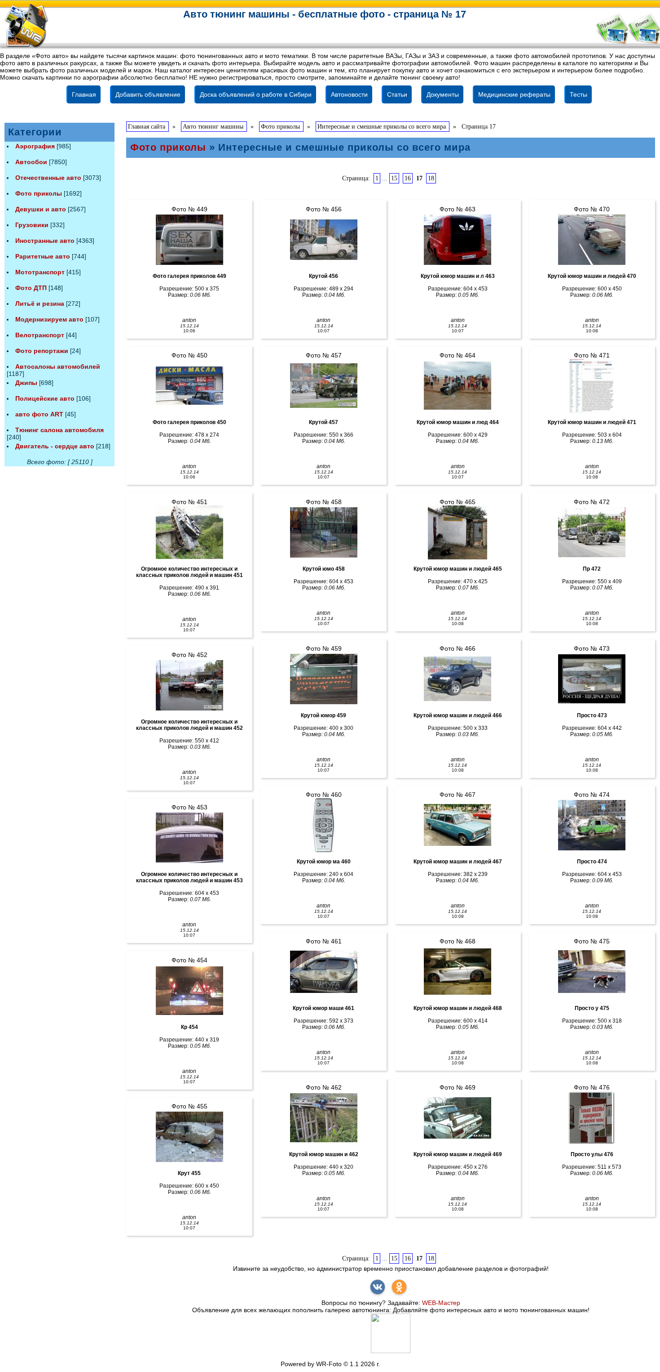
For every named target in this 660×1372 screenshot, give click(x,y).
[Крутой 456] (323, 240)
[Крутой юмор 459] (323, 679)
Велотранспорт (39, 335)
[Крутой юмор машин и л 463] (457, 240)
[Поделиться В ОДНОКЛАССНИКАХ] (399, 1287)
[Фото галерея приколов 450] (189, 386)
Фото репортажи (41, 350)
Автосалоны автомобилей (57, 366)
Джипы (26, 382)
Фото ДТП (31, 287)
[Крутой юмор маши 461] (323, 972)
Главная (84, 94)
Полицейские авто (45, 398)
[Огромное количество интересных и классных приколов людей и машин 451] (189, 532)
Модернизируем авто (49, 319)
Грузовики (31, 224)
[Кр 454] (189, 991)
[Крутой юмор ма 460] (323, 825)
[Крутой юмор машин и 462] (323, 1118)
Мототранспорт (40, 272)
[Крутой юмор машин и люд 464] (457, 386)
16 (408, 178)
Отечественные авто (48, 177)
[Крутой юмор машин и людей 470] (592, 240)
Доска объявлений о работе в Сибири (256, 94)
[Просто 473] (592, 679)
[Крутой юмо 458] (323, 532)
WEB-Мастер (441, 1302)
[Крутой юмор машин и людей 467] (457, 825)
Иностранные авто (45, 240)
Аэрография (35, 146)
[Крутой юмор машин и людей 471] (592, 386)
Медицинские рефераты (514, 94)
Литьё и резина (39, 303)
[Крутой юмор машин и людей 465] (457, 532)
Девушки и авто (40, 209)
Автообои (31, 161)
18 (431, 178)
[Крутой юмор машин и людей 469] (457, 1118)
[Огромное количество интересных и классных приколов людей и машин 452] (189, 685)
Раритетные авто (42, 256)
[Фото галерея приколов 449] (189, 240)
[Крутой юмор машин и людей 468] (457, 972)
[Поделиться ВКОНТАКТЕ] (377, 1287)
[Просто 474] (592, 825)
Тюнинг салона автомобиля (59, 429)
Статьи (397, 94)
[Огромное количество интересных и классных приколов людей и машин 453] (189, 838)
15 (394, 178)
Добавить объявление (147, 94)
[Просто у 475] (592, 972)
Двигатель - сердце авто (54, 446)
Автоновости (349, 94)
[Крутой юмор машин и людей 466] (457, 679)
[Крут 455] (189, 1137)
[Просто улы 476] (592, 1118)
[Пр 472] (592, 532)
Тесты (578, 94)
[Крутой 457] (323, 386)
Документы (443, 94)
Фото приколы (38, 193)
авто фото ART (39, 414)
